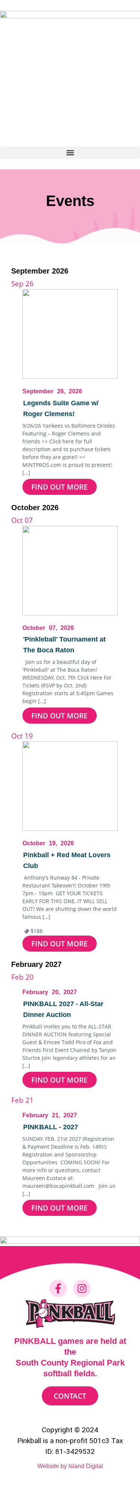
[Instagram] (81, 1288)
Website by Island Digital (70, 1466)
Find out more (59, 487)
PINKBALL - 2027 (50, 1127)
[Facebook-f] (57, 1288)
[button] (70, 153)
